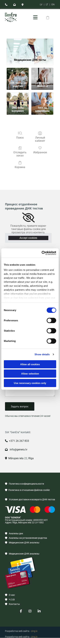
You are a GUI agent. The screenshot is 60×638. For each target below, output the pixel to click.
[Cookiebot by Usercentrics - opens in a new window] (42, 253)
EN (53, 4)
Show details (42, 354)
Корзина (20, 167)
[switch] (51, 320)
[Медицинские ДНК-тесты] (30, 47)
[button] (35, 17)
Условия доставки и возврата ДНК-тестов (30, 499)
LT (47, 4)
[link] (28, 218)
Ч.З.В (10, 599)
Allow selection (30, 373)
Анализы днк (14, 533)
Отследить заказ (19, 154)
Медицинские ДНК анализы (22, 542)
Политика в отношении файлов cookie (27, 490)
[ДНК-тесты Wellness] (42, 74)
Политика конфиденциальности (24, 483)
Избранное (40, 152)
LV (41, 4)
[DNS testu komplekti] (18, 98)
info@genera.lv (16, 449)
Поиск (20, 137)
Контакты (12, 604)
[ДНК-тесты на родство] (18, 74)
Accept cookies (28, 237)
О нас (10, 595)
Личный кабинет (40, 139)
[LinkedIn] (39, 611)
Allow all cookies (30, 364)
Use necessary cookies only (30, 382)
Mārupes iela (14, 458)
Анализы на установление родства (26, 538)
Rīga (31, 458)
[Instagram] (30, 611)
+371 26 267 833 (17, 440)
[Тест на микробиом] (42, 98)
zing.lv (34, 631)
